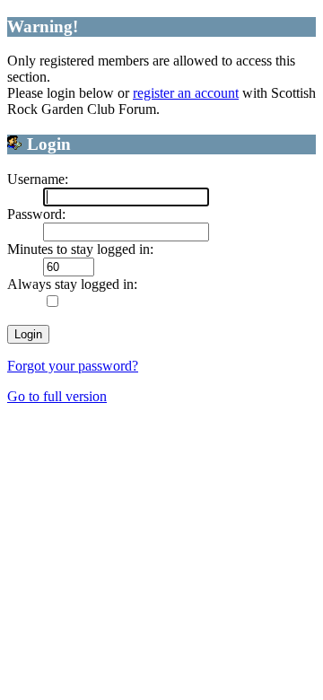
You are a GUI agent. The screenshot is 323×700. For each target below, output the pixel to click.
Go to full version (57, 396)
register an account (186, 93)
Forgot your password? (72, 365)
